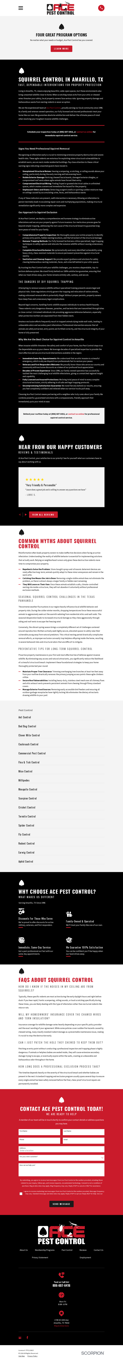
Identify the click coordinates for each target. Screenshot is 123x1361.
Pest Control (67, 1250)
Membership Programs (45, 1250)
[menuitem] (61, 718)
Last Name (67, 1131)
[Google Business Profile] (19, 1337)
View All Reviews (43, 514)
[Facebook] (27, 1337)
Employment (85, 1257)
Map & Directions (61, 1325)
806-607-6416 (61, 1285)
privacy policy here (64, 1196)
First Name (23, 1131)
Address (23, 1148)
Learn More (61, 48)
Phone (22, 1140)
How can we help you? (27, 1165)
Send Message (61, 1203)
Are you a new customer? (29, 1157)
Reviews (83, 1250)
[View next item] (26, 514)
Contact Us (98, 1250)
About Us (24, 1250)
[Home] (60, 8)
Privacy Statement (40, 1257)
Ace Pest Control (53, 107)
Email (66, 1140)
